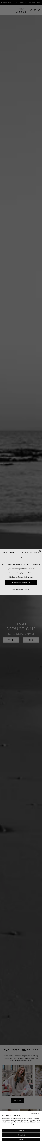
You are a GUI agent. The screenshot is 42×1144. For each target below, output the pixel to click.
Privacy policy (35, 1113)
